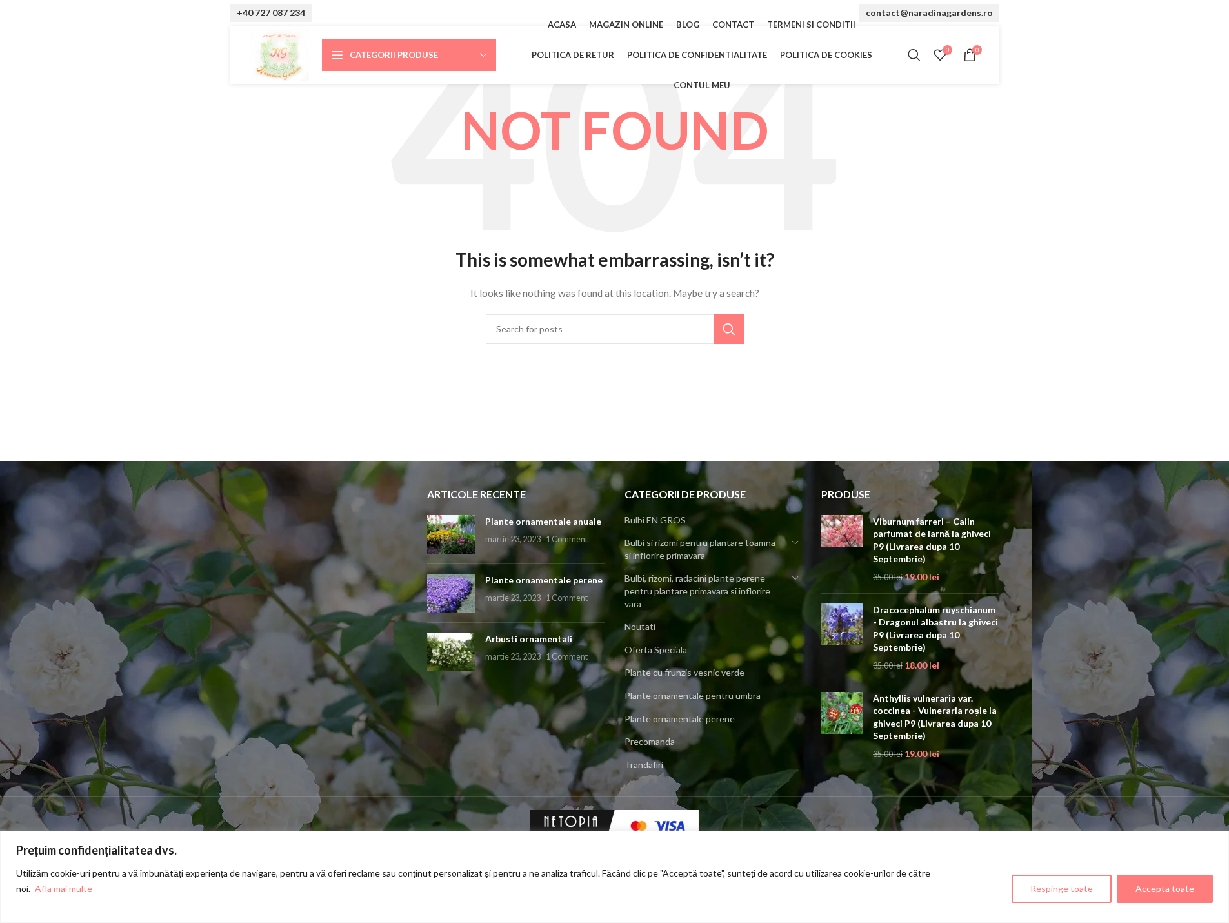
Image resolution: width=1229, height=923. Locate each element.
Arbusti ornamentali (528, 638)
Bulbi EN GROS (655, 519)
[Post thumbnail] (451, 534)
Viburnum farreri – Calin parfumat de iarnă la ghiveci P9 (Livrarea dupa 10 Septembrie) (932, 540)
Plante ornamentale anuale (543, 521)
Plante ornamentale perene (544, 579)
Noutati (639, 626)
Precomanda (649, 741)
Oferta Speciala (655, 649)
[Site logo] (279, 53)
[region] (614, 877)
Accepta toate (1164, 888)
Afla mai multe (63, 888)
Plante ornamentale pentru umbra (692, 695)
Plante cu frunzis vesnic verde (684, 672)
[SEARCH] (729, 329)
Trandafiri (643, 764)
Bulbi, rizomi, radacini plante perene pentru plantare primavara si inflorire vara (697, 591)
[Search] (914, 55)
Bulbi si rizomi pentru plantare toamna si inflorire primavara (699, 549)
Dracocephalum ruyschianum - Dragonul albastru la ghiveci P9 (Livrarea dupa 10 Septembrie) (935, 628)
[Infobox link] (271, 13)
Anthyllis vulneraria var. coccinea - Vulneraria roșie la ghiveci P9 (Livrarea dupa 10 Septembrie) (935, 717)
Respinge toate (1061, 888)
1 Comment (567, 539)
